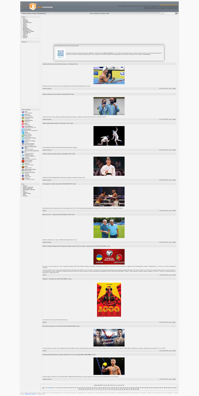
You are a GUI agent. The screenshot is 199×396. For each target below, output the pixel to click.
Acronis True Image (30, 140)
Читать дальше (47, 88)
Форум (29, 13)
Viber (26, 111)
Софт (107, 13)
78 (109, 389)
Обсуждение (147, 7)
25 (92, 387)
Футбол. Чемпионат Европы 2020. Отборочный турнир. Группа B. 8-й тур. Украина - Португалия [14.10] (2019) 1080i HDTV (74, 246)
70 (92, 389)
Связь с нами (27, 193)
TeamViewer (28, 129)
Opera (26, 123)
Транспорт (131, 6)
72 (96, 389)
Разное (176, 6)
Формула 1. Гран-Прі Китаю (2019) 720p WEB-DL (55, 278)
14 (68, 387)
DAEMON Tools (29, 155)
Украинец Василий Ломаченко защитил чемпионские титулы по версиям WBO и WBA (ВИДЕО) (67, 354)
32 (108, 387)
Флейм (154, 7)
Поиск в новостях (28, 187)
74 (100, 389)
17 (75, 387)
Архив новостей (27, 188)
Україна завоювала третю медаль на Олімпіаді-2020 (56, 94)
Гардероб (170, 6)
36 (116, 387)
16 (73, 387)
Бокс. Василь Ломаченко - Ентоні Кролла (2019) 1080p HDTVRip (59, 326)
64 (79, 389)
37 (119, 387)
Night (40, 13)
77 (107, 389)
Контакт (25, 195)
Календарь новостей (29, 189)
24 (90, 387)
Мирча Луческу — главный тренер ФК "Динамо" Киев (57, 214)
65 (81, 389)
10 (60, 387)
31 (105, 387)
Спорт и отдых (139, 6)
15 (71, 387)
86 (127, 389)
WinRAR (27, 175)
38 (121, 387)
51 (149, 387)
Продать (124, 6)
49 (145, 387)
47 (140, 387)
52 (151, 387)
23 (88, 387)
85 (124, 389)
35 (114, 387)
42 (129, 387)
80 (114, 389)
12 (64, 387)
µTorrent (27, 163)
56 (160, 387)
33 (110, 387)
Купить (120, 6)
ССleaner (27, 178)
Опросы (25, 192)
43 (132, 387)
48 (142, 387)
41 (127, 387)
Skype (26, 132)
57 (162, 387)
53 (153, 387)
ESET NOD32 (28, 135)
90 (135, 389)
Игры (91, 13)
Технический (146, 8)
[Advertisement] (30, 74)
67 (85, 389)
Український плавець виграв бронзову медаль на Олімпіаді (58, 64)
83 (120, 389)
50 (147, 387)
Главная (24, 13)
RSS (24, 194)
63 (175, 387)
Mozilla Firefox (29, 120)
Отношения (174, 7)
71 (94, 389)
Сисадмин (157, 8)
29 (101, 387)
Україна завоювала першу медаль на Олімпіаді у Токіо (57, 153)
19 (79, 387)
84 (122, 389)
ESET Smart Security (30, 138)
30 (103, 387)
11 (62, 387)
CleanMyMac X (29, 126)
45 (136, 387)
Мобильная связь (161, 6)
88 (131, 389)
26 (95, 387)
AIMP (26, 166)
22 (86, 387)
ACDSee (27, 157)
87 (129, 389)
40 (125, 387)
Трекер (34, 13)
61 (171, 387)
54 (156, 387)
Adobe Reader (28, 160)
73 (98, 389)
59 (166, 387)
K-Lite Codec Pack (30, 172)
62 (173, 387)
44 (134, 387)
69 (90, 389)
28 (99, 387)
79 (111, 389)
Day (38, 13)
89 (133, 389)
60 (169, 387)
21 (84, 387)
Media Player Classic (30, 169)
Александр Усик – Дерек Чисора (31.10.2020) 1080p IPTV (57, 183)
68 (87, 389)
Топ (24, 190)
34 (112, 387)
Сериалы (102, 13)
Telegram (27, 114)
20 (82, 387)
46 (138, 387)
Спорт (162, 7)
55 (158, 387)
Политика (167, 7)
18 (77, 387)
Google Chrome (29, 117)
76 (105, 389)
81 (116, 389)
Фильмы (96, 13)
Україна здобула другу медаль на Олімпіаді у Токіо (56, 123)
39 (123, 387)
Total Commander (29, 143)
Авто (158, 7)
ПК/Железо (164, 8)
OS (152, 8)
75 (103, 389)
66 (83, 389)
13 (66, 387)
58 (164, 387)
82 (118, 389)
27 (97, 387)
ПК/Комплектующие (149, 6)
